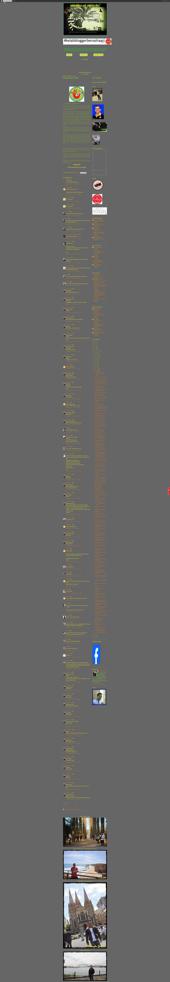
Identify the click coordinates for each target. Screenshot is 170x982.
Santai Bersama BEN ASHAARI (98, 279)
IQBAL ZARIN (69, 265)
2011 (95, 348)
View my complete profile (98, 683)
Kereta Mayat (96, 274)
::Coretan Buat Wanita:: (99, 421)
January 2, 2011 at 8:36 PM (73, 329)
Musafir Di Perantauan (98, 232)
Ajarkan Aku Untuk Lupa (99, 491)
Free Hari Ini (97, 591)
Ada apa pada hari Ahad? (99, 498)
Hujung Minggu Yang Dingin (100, 458)
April (96, 365)
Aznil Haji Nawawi (97, 264)
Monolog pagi (96, 310)
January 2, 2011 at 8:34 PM (73, 312)
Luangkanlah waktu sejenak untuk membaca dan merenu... (100, 374)
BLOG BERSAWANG (97, 320)
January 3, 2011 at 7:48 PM (73, 681)
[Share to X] (83, 173)
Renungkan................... (99, 428)
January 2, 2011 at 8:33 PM (73, 294)
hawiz (67, 428)
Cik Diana (68, 281)
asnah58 (67, 589)
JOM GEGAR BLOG (99, 485)
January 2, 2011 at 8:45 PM (73, 341)
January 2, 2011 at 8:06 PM (73, 215)
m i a (67, 603)
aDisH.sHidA (68, 622)
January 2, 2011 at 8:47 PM (73, 351)
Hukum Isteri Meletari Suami (100, 380)
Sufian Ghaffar (69, 524)
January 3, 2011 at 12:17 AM (73, 593)
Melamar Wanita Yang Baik (100, 435)
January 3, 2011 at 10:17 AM (73, 650)
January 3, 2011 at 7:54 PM (73, 779)
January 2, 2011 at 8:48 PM (73, 361)
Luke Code (96, 257)
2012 (95, 346)
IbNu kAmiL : (96, 228)
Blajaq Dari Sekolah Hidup (100, 440)
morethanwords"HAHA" (99, 332)
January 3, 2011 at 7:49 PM (73, 690)
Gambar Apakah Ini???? (99, 447)
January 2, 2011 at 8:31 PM (73, 278)
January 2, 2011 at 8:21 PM (73, 262)
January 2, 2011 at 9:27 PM (73, 471)
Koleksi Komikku (98, 618)
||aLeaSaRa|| (68, 660)
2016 (95, 341)
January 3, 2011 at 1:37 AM (73, 611)
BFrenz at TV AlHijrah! (98, 261)
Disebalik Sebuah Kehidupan (100, 417)
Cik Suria (68, 211)
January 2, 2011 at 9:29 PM (73, 479)
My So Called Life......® (98, 260)
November (97, 352)
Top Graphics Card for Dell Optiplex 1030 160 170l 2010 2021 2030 (99, 315)
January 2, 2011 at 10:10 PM (73, 537)
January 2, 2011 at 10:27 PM (73, 561)
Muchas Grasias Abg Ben (99, 394)
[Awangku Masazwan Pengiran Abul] (96, 663)
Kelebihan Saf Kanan (99, 442)
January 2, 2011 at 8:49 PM (73, 390)
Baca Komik (97, 622)
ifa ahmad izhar (69, 517)
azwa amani (68, 653)
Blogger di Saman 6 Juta (99, 415)
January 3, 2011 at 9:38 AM (73, 636)
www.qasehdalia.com (98, 247)
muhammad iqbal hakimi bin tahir (72, 234)
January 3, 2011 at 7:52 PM (73, 753)
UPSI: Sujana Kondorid (98, 220)
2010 (95, 635)
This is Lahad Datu (97, 229)
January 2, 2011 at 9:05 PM (73, 431)
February (97, 369)
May (96, 363)
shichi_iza (68, 572)
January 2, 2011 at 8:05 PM (73, 201)
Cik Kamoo (96, 319)
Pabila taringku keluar (99, 484)
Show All (105, 241)
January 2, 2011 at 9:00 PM (73, 416)
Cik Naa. (67, 564)
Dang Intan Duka (69, 241)
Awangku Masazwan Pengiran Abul (98, 643)
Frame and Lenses (97, 308)
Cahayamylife (68, 453)
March (96, 367)
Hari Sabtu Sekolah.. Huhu (100, 464)
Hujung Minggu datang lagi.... (100, 509)
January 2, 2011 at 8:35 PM (73, 321)
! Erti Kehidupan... (97, 251)
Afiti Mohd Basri (97, 237)
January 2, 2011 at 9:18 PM (73, 450)
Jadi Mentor (97, 586)
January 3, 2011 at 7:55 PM (73, 799)
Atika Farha (96, 323)
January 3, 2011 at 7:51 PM (73, 726)
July (96, 359)
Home (77, 804)
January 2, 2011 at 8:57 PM (73, 407)
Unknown (68, 187)
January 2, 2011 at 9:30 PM (73, 489)
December (97, 350)
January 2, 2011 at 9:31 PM (73, 498)
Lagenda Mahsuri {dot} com (99, 285)
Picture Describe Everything (99, 238)
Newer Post (65, 804)
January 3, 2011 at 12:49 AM (73, 600)
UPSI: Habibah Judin (98, 224)
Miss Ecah (68, 402)
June (96, 361)
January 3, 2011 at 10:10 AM (73, 643)
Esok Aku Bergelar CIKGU (71, 78)
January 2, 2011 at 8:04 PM (73, 183)
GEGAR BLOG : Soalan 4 (100, 419)
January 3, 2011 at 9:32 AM (73, 627)
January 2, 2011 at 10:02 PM (73, 528)
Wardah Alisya (97, 328)
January (96, 370)
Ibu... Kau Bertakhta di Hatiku (100, 565)
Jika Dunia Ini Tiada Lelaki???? (101, 413)
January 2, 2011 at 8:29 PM (73, 271)
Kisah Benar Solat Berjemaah (100, 521)
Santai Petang (97, 568)
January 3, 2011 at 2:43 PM (73, 657)
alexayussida (68, 435)
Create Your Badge (95, 665)
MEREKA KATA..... (98, 567)
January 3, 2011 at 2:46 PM (73, 668)
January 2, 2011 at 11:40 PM (73, 575)
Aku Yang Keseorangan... (99, 379)
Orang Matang (68, 197)
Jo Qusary (68, 615)
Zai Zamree (68, 364)
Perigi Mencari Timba (99, 492)
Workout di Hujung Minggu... (100, 392)
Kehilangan (96, 248)
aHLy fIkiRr (96, 256)
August (96, 357)
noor (67, 646)
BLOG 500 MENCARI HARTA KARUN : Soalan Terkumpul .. (101, 577)
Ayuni (67, 639)
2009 (95, 637)
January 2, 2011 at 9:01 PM (73, 424)
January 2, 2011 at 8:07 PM (73, 223)
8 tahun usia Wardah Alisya (98, 329)
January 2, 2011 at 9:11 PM (73, 443)
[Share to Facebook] (84, 173)
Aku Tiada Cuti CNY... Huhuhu (101, 396)
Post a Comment (66, 802)
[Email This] (80, 173)
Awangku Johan (69, 288)
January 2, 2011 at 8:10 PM (73, 238)
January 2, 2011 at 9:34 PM (73, 514)
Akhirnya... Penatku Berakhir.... (101, 398)
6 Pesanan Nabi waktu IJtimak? (99, 275)
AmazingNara (96, 290)
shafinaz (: (68, 446)
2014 (95, 343)
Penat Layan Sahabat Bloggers (100, 469)
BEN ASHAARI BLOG (99, 405)
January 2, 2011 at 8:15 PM (73, 254)
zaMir (67, 218)
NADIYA (68, 630)
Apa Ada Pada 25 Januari (99, 429)
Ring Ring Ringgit (97, 265)
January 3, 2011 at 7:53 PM (73, 762)
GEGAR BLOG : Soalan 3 (100, 422)
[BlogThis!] (82, 173)
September (97, 355)
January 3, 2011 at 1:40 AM (73, 618)
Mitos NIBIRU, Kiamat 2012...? (101, 632)
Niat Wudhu (97, 403)
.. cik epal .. (96, 297)
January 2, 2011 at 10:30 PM (73, 568)
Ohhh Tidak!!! (97, 511)
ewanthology (68, 257)
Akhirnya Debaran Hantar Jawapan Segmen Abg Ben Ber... (100, 572)
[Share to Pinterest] (86, 173)
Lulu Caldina (96, 312)
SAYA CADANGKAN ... (99, 620)
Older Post (88, 804)
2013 (95, 345)
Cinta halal (96, 225)
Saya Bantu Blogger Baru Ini (100, 532)
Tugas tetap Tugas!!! (98, 519)
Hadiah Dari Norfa (98, 537)
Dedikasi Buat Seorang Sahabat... (100, 221)
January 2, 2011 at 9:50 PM (73, 521)
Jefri (67, 274)
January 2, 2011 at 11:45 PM (73, 586)
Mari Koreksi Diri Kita (99, 627)
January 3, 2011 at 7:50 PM (73, 707)
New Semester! (96, 333)
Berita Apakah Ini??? (98, 523)
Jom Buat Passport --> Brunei (100, 377)
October (96, 354)
